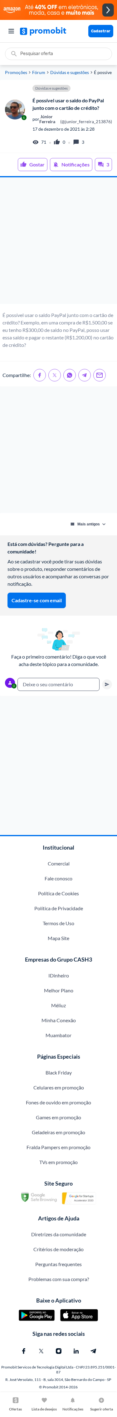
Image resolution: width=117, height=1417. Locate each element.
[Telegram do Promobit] (93, 1351)
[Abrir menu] (11, 31)
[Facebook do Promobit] (23, 1351)
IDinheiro (58, 975)
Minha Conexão (58, 1020)
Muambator (58, 1035)
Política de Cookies (58, 893)
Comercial (59, 863)
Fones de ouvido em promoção (58, 1102)
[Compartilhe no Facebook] (39, 375)
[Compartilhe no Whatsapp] (69, 375)
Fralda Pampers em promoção (58, 1147)
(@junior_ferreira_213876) (75, 119)
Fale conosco (58, 878)
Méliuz (58, 1005)
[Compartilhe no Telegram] (84, 375)
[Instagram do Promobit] (58, 1351)
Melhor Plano (58, 990)
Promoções (16, 72)
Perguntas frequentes (58, 1264)
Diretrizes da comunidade (58, 1234)
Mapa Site (58, 938)
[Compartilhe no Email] (99, 375)
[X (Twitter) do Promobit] (41, 1351)
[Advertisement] (58, 240)
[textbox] (58, 684)
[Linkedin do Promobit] (76, 1351)
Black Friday (59, 1072)
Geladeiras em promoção (58, 1132)
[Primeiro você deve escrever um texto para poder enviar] (107, 684)
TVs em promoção (58, 1162)
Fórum (38, 72)
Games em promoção (58, 1117)
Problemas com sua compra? (58, 1279)
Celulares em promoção (58, 1087)
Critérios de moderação (58, 1249)
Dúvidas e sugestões (69, 72)
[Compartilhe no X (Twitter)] (54, 375)
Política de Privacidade (58, 908)
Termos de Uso (58, 923)
